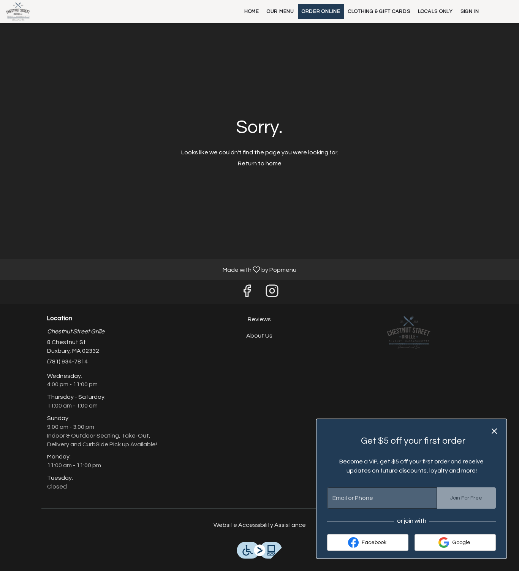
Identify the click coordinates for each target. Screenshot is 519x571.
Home (251, 11)
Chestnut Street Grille (408, 332)
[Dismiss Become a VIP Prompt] (494, 431)
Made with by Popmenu (151, 269)
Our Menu (280, 11)
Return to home (260, 163)
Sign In (469, 11)
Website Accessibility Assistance (260, 525)
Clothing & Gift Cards (379, 11)
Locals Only (435, 11)
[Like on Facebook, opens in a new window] (247, 293)
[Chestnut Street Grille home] (40, 11)
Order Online (321, 11)
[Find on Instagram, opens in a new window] (272, 293)
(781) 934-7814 (67, 361)
